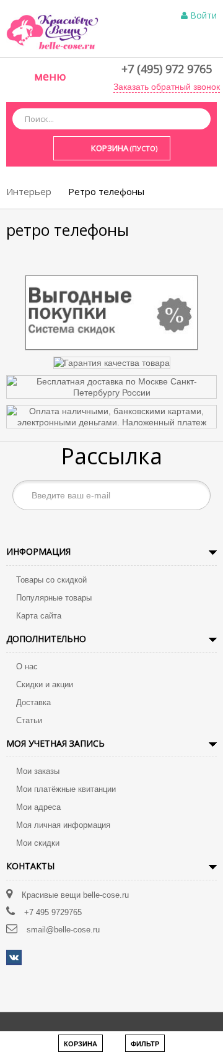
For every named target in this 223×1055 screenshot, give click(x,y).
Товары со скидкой (51, 579)
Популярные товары (54, 597)
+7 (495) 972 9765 (166, 68)
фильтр (145, 1044)
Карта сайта (38, 615)
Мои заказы (37, 771)
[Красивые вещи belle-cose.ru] (52, 31)
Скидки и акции (44, 684)
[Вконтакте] (14, 957)
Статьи (29, 720)
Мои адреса (38, 807)
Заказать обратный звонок (166, 87)
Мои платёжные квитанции (66, 789)
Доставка (33, 702)
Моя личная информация (63, 825)
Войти (203, 15)
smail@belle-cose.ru (63, 929)
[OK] (194, 495)
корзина (80, 1044)
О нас (27, 666)
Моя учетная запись (55, 743)
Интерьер (28, 191)
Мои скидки (37, 843)
